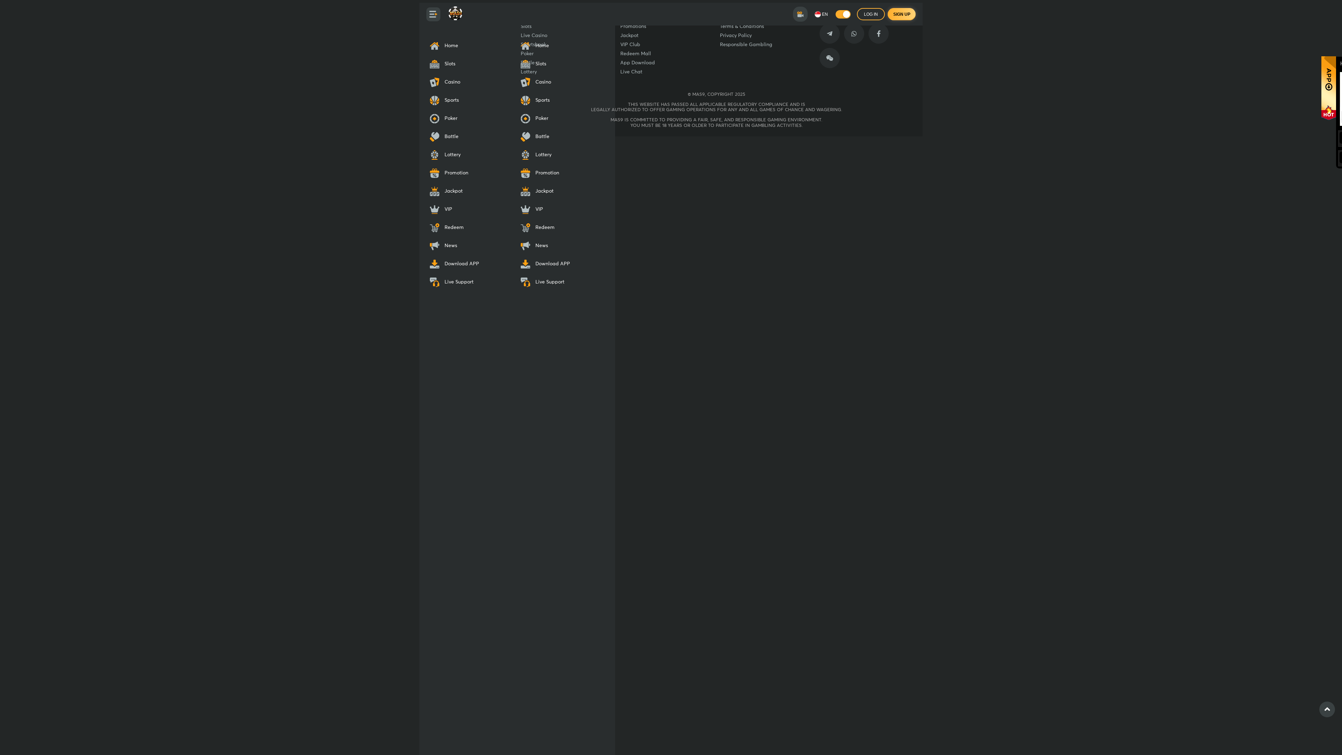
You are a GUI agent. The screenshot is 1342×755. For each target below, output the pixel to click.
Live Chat (631, 72)
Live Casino (534, 35)
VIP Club (630, 44)
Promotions (633, 26)
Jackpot (629, 35)
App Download (637, 62)
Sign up (901, 14)
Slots (526, 26)
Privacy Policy (736, 35)
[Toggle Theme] (843, 14)
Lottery (529, 72)
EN (825, 14)
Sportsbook (533, 44)
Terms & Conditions (742, 26)
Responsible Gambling (746, 44)
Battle (528, 62)
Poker (527, 53)
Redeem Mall (635, 53)
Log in (871, 14)
